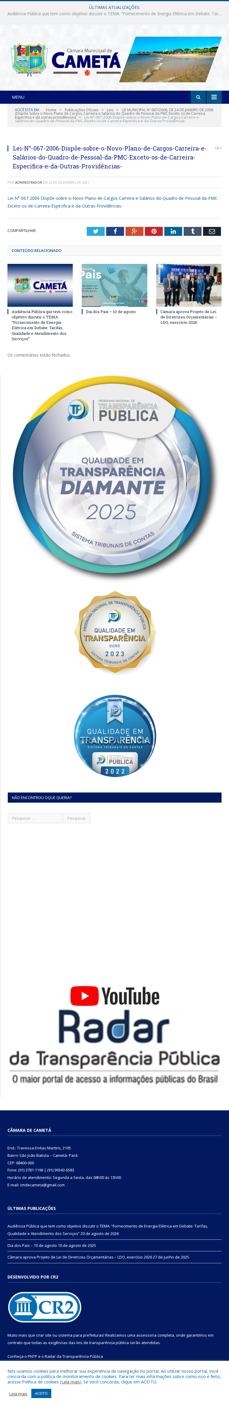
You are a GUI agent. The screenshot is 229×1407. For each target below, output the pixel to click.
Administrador (28, 182)
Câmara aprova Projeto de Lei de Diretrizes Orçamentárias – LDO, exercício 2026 (188, 317)
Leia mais (70, 1381)
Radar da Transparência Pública (74, 1356)
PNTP (32, 1356)
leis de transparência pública (102, 1342)
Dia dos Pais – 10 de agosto (113, 13)
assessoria (146, 1335)
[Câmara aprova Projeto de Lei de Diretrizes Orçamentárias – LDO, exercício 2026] (189, 285)
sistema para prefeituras (80, 1335)
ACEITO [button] (41, 1393)
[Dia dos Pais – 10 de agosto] (114, 285)
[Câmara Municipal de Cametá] (114, 58)
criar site (44, 1335)
